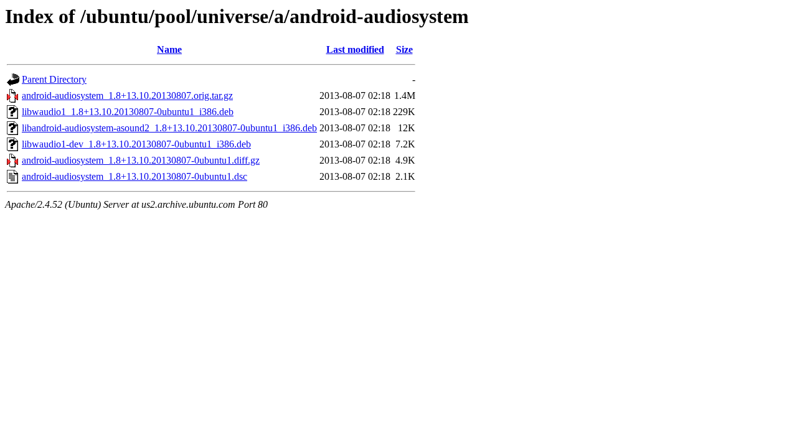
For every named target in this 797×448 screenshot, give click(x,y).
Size (404, 49)
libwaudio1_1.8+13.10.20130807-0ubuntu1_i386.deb (127, 111)
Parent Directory (54, 79)
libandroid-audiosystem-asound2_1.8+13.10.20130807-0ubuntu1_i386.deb (169, 128)
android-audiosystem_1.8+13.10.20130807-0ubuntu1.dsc (134, 176)
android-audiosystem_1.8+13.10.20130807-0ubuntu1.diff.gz (141, 160)
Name (169, 49)
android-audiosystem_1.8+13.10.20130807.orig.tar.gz (127, 95)
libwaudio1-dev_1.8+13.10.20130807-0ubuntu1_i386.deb (136, 144)
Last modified (355, 49)
